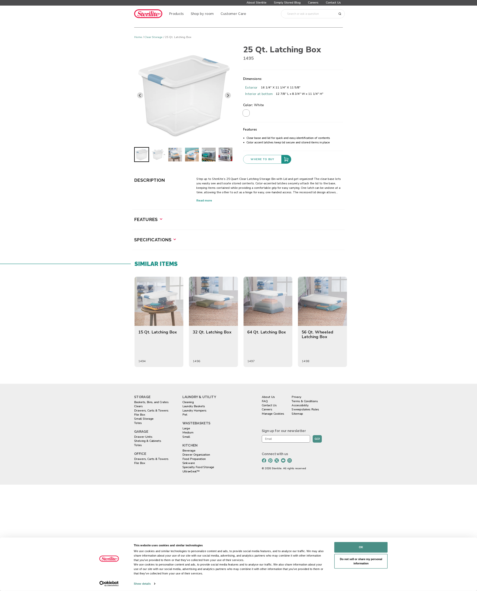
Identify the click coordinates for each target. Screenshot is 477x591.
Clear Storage (153, 37)
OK (361, 547)
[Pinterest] (270, 460)
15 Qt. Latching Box (157, 332)
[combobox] (313, 13)
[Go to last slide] (140, 95)
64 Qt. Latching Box (266, 332)
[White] (246, 113)
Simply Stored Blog (287, 3)
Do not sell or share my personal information (361, 561)
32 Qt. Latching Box (212, 332)
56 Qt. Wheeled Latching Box (317, 334)
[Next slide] (228, 95)
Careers (313, 3)
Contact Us (333, 3)
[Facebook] (264, 460)
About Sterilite (257, 3)
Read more (204, 200)
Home (138, 37)
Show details (142, 583)
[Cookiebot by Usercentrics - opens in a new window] (109, 584)
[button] (141, 154)
